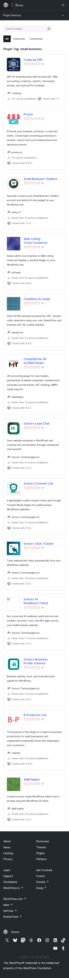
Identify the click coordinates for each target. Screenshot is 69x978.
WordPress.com (14, 899)
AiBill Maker (32, 779)
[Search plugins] (48, 28)
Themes (41, 847)
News (6, 847)
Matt (8, 905)
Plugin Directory (12, 15)
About (7, 841)
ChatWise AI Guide (37, 299)
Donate (42, 882)
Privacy (8, 859)
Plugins (40, 853)
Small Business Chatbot (40, 179)
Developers (10, 882)
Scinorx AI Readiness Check (36, 601)
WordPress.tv (13, 888)
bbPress (10, 910)
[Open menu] (63, 5)
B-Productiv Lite (35, 715)
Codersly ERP (33, 59)
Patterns (41, 859)
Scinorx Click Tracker (39, 543)
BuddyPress (12, 916)
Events (40, 876)
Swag (41, 888)
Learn (6, 870)
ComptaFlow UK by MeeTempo (35, 361)
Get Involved (44, 870)
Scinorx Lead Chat (37, 423)
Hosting (8, 853)
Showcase (42, 841)
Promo (28, 114)
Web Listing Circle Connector (36, 240)
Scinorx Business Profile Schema (36, 661)
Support (8, 876)
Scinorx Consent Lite (38, 483)
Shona (15, 932)
